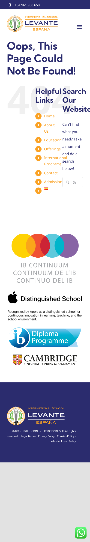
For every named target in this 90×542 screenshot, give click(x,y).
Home (49, 116)
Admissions (54, 181)
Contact (51, 173)
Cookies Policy (65, 436)
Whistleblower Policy (63, 441)
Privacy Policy (46, 436)
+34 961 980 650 (27, 5)
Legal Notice (28, 436)
